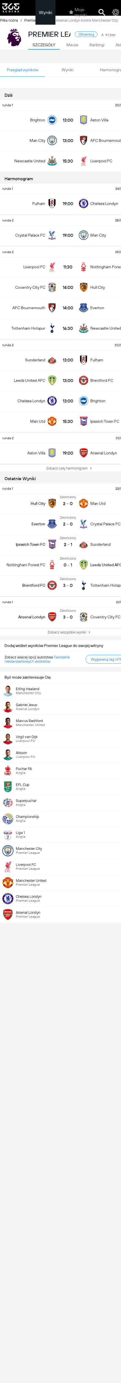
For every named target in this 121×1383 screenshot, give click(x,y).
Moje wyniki (81, 12)
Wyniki (45, 12)
